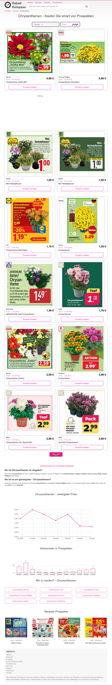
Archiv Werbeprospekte (14, 661)
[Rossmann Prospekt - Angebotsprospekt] (43, 627)
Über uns (9, 666)
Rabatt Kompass (19, 5)
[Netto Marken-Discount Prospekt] (96, 627)
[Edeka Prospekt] (16, 627)
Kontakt (9, 668)
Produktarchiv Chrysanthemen (56, 466)
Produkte (47, 2)
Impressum (10, 670)
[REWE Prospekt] (69, 627)
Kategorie (38, 2)
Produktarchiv (57, 2)
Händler (30, 2)
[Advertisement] (56, 112)
